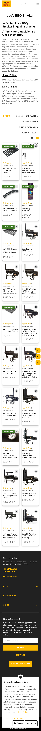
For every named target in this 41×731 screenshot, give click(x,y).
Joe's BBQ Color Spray (26, 210)
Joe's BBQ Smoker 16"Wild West (9, 372)
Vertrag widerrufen (20, 664)
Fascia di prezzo (28, 133)
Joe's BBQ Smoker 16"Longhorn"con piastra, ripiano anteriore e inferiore (29, 374)
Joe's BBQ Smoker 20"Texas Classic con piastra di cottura (11, 536)
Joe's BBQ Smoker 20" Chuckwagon (29, 495)
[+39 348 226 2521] (38, 362)
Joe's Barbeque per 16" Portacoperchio (10, 210)
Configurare (18, 723)
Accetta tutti (31, 723)
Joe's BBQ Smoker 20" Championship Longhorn (10, 496)
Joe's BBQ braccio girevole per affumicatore (28, 170)
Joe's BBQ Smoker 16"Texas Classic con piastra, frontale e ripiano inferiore (29, 332)
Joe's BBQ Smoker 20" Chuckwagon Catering (29, 415)
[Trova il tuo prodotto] (33, 4)
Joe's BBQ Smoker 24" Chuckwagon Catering (29, 536)
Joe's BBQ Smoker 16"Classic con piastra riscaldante (29, 291)
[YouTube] (20, 655)
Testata (6, 718)
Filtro (7, 116)
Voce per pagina (28, 122)
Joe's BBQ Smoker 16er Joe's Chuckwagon (29, 455)
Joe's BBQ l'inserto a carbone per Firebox (10, 330)
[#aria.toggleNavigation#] (37, 4)
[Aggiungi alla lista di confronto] (16, 146)
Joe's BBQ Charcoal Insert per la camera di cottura (10, 251)
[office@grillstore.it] (38, 350)
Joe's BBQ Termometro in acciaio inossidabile (10, 455)
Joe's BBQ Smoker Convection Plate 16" (9, 170)
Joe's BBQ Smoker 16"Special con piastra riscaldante (10, 291)
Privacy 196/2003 (19, 718)
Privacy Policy (22, 712)
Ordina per (31, 116)
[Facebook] (17, 655)
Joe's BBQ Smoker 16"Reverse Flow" (9, 414)
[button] (32, 138)
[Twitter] (19, 655)
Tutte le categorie (27, 127)
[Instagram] (22, 655)
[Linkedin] (24, 655)
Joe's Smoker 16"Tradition (27, 250)
